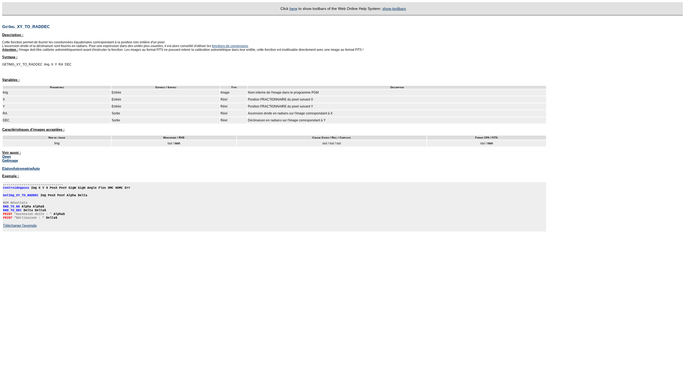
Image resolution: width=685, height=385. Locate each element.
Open (6, 157)
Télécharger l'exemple (20, 226)
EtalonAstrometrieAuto (21, 169)
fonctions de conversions (230, 46)
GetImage (10, 161)
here (293, 8)
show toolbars (394, 8)
